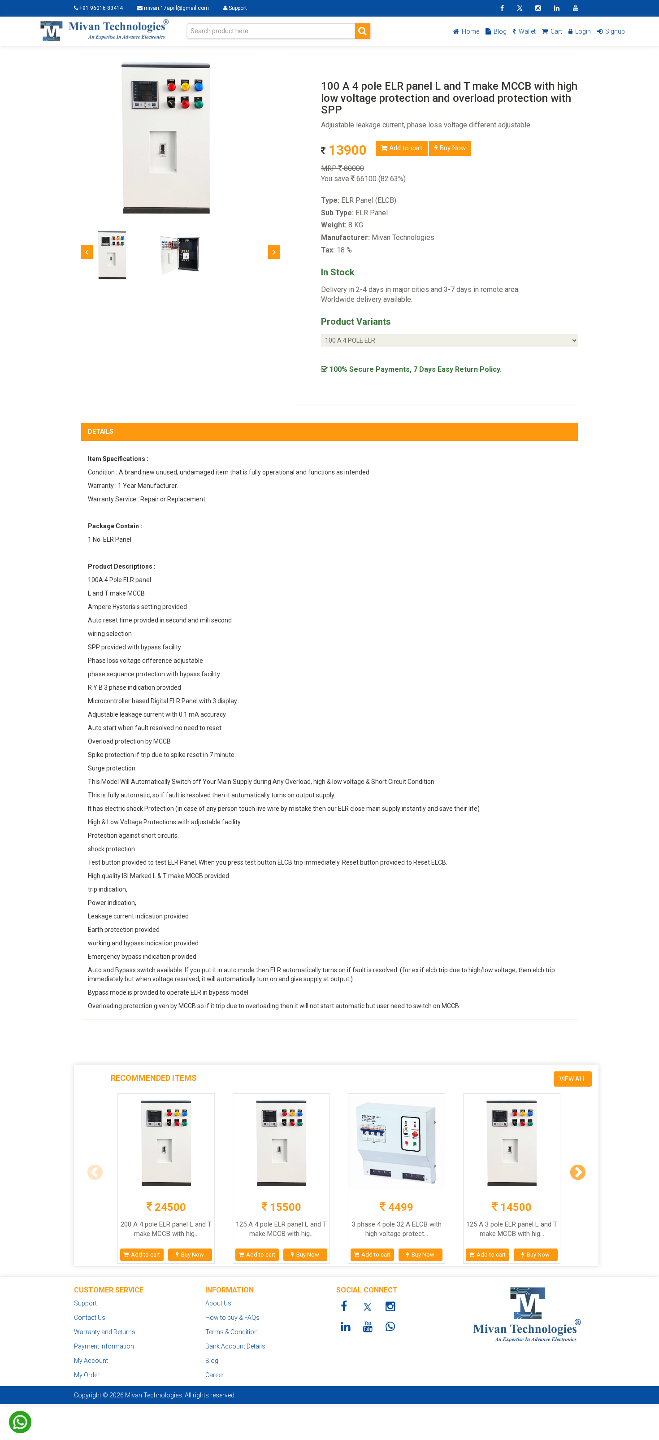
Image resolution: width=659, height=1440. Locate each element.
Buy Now (452, 148)
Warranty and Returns (104, 1332)
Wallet (526, 31)
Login (582, 31)
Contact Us (89, 1317)
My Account (91, 1360)
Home (469, 31)
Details (100, 431)
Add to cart (404, 148)
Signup (614, 31)
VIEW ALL (572, 1079)
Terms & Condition (231, 1332)
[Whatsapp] (20, 1410)
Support (237, 8)
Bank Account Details (235, 1346)
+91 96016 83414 (100, 8)
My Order (87, 1375)
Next (573, 1177)
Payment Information (104, 1346)
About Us (218, 1303)
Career (214, 1375)
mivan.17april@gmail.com (176, 8)
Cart (555, 31)
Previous (90, 1177)
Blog (499, 31)
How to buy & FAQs (232, 1317)
